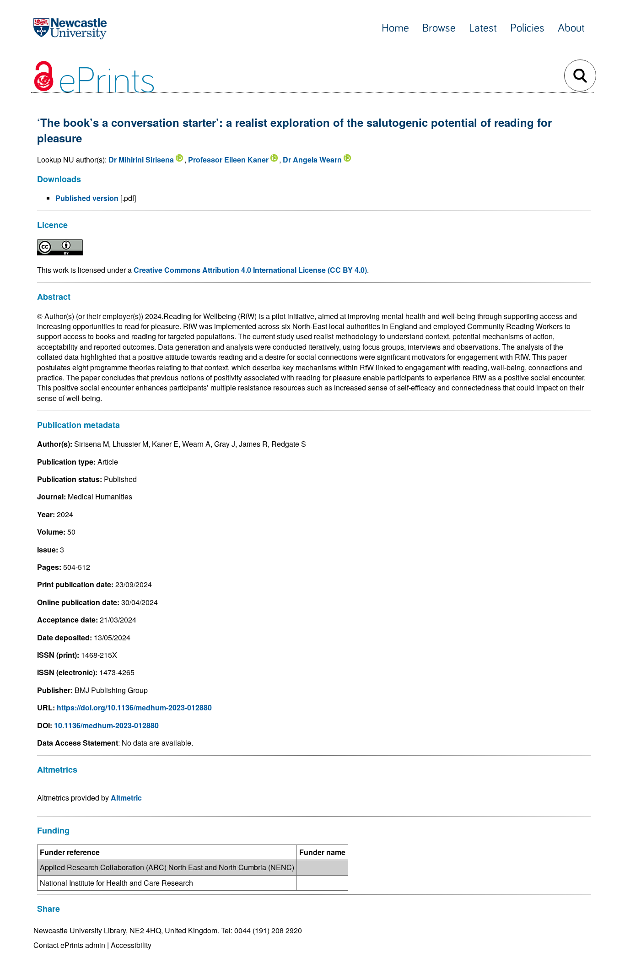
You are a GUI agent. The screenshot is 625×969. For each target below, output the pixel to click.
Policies (527, 28)
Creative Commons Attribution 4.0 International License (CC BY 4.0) (250, 270)
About (571, 28)
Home (395, 28)
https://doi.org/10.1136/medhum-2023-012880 (134, 707)
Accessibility (131, 945)
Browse (439, 28)
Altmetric (126, 797)
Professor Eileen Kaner (228, 159)
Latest (483, 28)
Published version (87, 198)
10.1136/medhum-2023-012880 (106, 725)
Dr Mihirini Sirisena (141, 159)
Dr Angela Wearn (312, 159)
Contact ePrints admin (69, 945)
